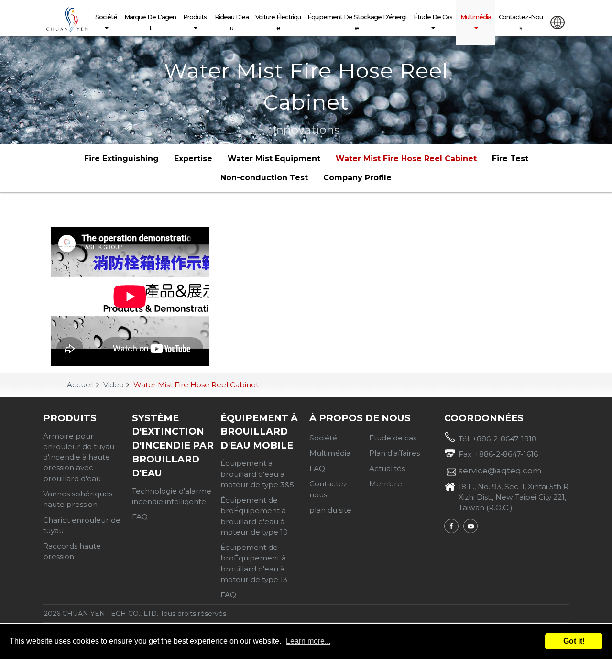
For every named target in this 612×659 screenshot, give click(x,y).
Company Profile (357, 177)
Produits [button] (195, 17)
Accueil (80, 384)
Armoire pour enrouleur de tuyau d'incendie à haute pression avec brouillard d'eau (78, 457)
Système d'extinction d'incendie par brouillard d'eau (173, 445)
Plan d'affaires (394, 453)
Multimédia (475, 17)
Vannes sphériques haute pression (77, 499)
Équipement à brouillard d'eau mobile (259, 431)
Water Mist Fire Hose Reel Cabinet (406, 158)
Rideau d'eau (232, 22)
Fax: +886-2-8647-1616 (498, 454)
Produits (70, 418)
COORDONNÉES (484, 418)
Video (113, 384)
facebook (451, 526)
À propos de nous (360, 418)
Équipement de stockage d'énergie (356, 22)
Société (106, 17)
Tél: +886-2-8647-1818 (497, 438)
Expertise (193, 158)
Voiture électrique (278, 22)
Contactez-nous (521, 22)
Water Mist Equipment (274, 158)
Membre (385, 483)
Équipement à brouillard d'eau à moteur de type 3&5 (257, 474)
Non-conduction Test (264, 177)
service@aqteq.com (500, 470)
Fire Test (510, 158)
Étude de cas (433, 17)
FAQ (140, 516)
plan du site (330, 510)
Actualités (387, 468)
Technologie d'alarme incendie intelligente (171, 496)
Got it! (574, 641)
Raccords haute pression (72, 551)
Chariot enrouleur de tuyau (81, 525)
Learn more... (308, 641)
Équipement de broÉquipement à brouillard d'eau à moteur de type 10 (254, 516)
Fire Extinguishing (121, 158)
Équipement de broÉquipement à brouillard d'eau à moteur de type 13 (253, 563)
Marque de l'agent (150, 22)
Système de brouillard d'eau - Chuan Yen (67, 20)
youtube (470, 526)
